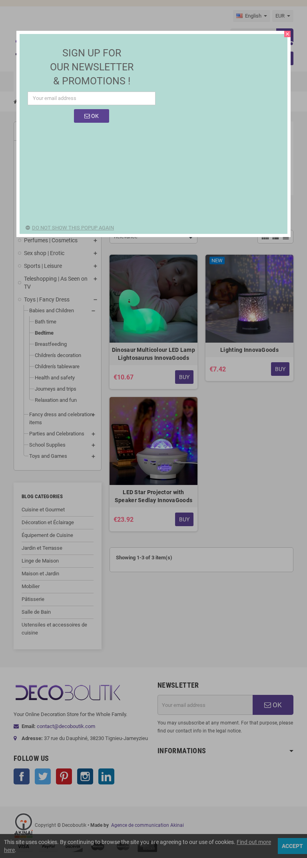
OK (94, 116)
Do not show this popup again (73, 228)
